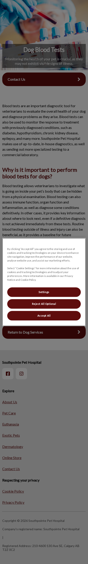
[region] (44, 282)
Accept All (44, 315)
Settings (44, 291)
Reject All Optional (44, 303)
